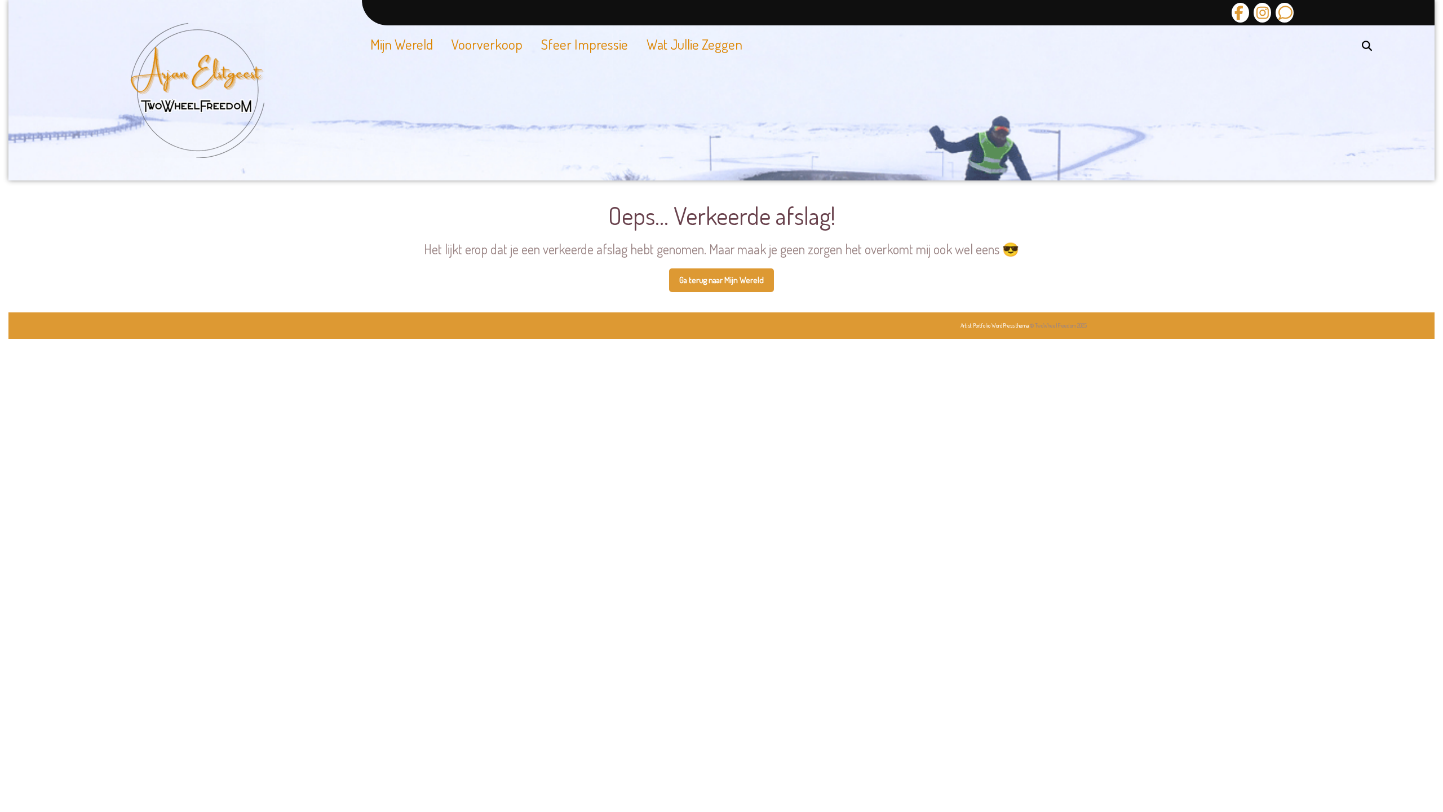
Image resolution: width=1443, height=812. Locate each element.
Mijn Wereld (401, 44)
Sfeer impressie (584, 44)
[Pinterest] (1283, 13)
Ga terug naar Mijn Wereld (726, 284)
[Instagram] (1261, 13)
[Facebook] (1240, 13)
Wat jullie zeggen (694, 44)
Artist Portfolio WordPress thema (994, 325)
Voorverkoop (487, 44)
